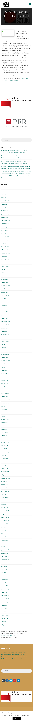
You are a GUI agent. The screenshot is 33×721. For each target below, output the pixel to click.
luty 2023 (3, 308)
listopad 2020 (4, 396)
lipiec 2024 (4, 256)
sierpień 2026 (4, 187)
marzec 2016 (4, 579)
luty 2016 (3, 582)
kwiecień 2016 (5, 576)
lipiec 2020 (4, 409)
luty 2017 (3, 543)
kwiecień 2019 (5, 458)
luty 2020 (3, 426)
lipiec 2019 (4, 448)
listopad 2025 (4, 217)
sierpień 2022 (4, 328)
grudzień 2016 (5, 550)
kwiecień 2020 (5, 419)
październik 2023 (5, 285)
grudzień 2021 (5, 354)
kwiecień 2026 (5, 201)
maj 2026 (3, 197)
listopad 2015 (4, 592)
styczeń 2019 (4, 468)
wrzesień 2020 (5, 403)
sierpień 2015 (4, 602)
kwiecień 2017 (4, 536)
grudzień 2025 (5, 214)
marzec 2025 (4, 240)
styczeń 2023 (4, 311)
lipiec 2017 (4, 527)
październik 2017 (5, 517)
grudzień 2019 (5, 432)
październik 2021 (5, 360)
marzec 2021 (4, 383)
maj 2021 (3, 377)
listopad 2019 (4, 435)
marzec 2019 (4, 461)
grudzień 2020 (5, 393)
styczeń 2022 (4, 351)
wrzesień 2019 (5, 442)
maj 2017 (3, 533)
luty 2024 (3, 272)
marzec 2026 (4, 204)
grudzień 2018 (5, 471)
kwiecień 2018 (5, 497)
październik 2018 (5, 478)
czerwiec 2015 (5, 608)
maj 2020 (3, 416)
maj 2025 (3, 233)
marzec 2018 (4, 501)
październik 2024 (5, 253)
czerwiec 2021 (5, 373)
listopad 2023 (4, 282)
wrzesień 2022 (5, 324)
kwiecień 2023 (5, 302)
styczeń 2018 (4, 507)
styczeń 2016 (4, 585)
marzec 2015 (4, 618)
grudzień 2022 (5, 315)
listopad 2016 (4, 553)
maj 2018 (3, 494)
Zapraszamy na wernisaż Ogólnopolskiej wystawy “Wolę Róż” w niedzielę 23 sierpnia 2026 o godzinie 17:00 (14, 659)
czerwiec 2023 (5, 295)
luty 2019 (3, 465)
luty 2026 (3, 207)
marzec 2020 (4, 422)
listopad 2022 (4, 318)
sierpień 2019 (4, 445)
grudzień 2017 (5, 510)
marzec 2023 (4, 305)
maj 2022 (3, 337)
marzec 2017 (4, 540)
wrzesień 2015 (5, 598)
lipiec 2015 (4, 605)
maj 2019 (3, 455)
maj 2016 (3, 572)
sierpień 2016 (4, 563)
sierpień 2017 (4, 523)
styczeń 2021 (4, 390)
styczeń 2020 (4, 429)
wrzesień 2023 (5, 289)
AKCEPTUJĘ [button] (17, 718)
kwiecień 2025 (5, 236)
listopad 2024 (4, 249)
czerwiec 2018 (5, 491)
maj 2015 (3, 611)
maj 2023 (3, 298)
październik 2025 (5, 220)
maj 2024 (3, 262)
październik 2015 (5, 595)
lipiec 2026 (4, 191)
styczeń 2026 (4, 210)
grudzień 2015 (5, 589)
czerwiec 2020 (5, 413)
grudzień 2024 (5, 246)
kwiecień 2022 (5, 341)
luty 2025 (3, 243)
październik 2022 (5, 321)
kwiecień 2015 (4, 615)
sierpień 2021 (4, 367)
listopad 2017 (4, 514)
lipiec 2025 (4, 227)
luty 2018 (3, 504)
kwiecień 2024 (5, 266)
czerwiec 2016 (5, 569)
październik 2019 (5, 439)
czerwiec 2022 (5, 334)
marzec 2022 (4, 344)
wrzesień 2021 (5, 364)
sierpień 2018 (4, 484)
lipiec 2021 (4, 370)
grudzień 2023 (5, 279)
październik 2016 (5, 556)
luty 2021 (3, 386)
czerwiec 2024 (5, 259)
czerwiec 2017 (5, 530)
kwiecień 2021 (4, 380)
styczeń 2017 (4, 546)
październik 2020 (5, 399)
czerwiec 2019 (5, 452)
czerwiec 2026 (5, 194)
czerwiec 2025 (5, 230)
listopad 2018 (4, 475)
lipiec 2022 (4, 331)
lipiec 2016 (4, 566)
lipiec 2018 (4, 488)
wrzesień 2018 (5, 481)
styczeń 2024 (4, 276)
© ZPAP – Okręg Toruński (8, 635)
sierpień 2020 (4, 406)
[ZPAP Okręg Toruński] (6, 4)
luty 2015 (3, 621)
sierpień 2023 (4, 292)
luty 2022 (3, 347)
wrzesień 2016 (5, 559)
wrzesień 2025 (5, 223)
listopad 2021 (4, 357)
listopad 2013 (4, 624)
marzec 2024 (4, 269)
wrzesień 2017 (5, 520)
